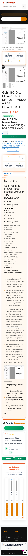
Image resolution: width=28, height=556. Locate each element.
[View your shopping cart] (20, 6)
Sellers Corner (6, 538)
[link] (14, 546)
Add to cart (14, 136)
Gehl (7, 47)
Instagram (17, 540)
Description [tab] (7, 173)
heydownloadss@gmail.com (10, 6)
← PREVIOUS (8, 458)
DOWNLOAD (7, 509)
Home (3, 47)
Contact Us (6, 540)
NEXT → (20, 458)
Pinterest (16, 538)
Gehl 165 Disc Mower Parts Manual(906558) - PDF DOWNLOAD (13, 147)
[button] (23, 68)
